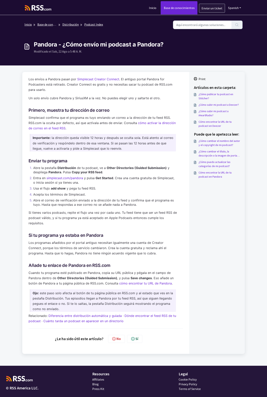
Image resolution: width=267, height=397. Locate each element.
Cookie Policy (188, 379)
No (118, 338)
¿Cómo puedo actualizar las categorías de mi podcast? (214, 164)
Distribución (70, 24)
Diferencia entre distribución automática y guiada (85, 316)
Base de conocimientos (179, 8)
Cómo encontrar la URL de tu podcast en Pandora (215, 174)
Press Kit (98, 389)
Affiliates (98, 379)
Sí (136, 338)
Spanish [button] (233, 8)
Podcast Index (93, 24)
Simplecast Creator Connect (98, 79)
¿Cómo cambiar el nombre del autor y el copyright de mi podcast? (219, 143)
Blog (95, 384)
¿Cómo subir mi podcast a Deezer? (219, 104)
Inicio (152, 8)
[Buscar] (237, 25)
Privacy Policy (188, 384)
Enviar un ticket (212, 8)
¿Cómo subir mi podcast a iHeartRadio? (213, 113)
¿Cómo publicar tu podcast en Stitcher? (216, 96)
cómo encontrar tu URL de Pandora (145, 283)
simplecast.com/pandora (65, 178)
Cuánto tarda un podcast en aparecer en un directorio (83, 321)
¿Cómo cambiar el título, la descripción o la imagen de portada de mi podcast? (219, 154)
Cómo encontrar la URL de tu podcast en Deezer (215, 124)
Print (202, 79)
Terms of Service (190, 389)
